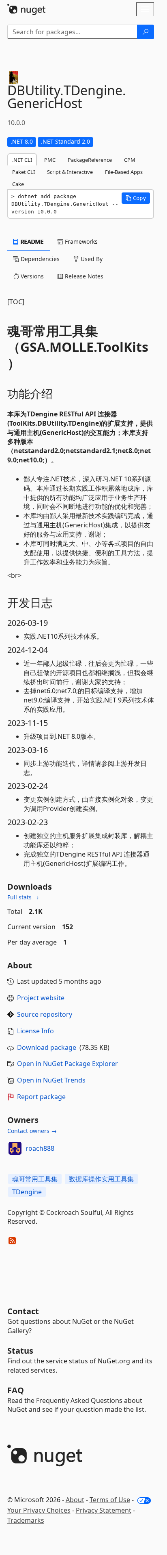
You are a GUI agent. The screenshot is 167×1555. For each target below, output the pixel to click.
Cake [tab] (18, 184)
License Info (35, 1030)
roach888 (40, 1148)
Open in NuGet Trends (51, 1080)
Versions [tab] (31, 276)
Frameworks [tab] (80, 241)
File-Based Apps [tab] (124, 172)
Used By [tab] (91, 259)
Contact (23, 1311)
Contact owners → (32, 1131)
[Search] (145, 32)
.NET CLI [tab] (22, 159)
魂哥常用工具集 (35, 1179)
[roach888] (15, 1148)
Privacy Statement (103, 1510)
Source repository (44, 1014)
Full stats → (23, 897)
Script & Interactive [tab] (70, 172)
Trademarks (25, 1520)
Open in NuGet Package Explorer (67, 1063)
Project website (40, 997)
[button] (136, 198)
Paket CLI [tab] (23, 172)
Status (20, 1350)
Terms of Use (110, 1499)
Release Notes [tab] (83, 276)
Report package (41, 1096)
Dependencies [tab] (39, 259)
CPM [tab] (129, 159)
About (75, 1499)
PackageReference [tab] (90, 159)
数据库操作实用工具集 (101, 1179)
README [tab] (31, 241)
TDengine (27, 1191)
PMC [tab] (50, 159)
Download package (46, 1047)
